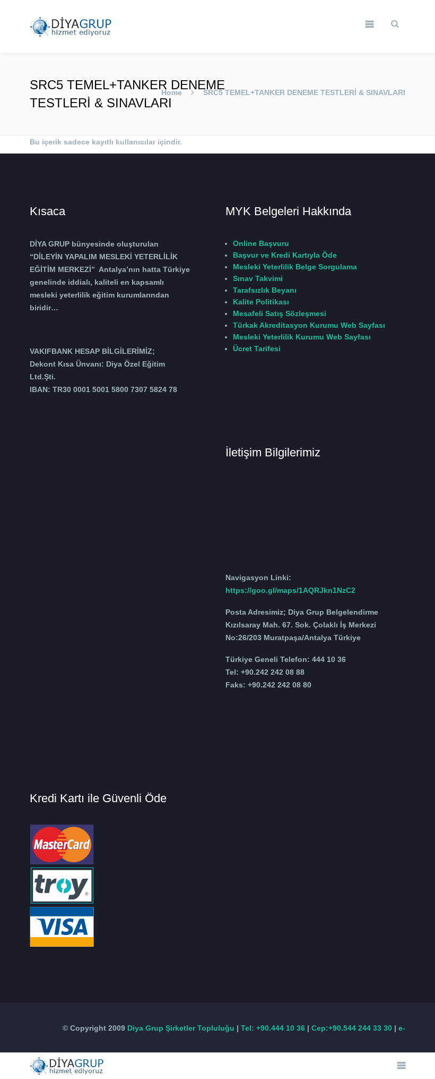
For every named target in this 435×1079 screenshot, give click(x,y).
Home (171, 92)
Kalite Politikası (261, 302)
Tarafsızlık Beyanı (265, 290)
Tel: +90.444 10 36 (273, 1028)
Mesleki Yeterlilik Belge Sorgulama (295, 266)
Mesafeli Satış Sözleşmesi (279, 313)
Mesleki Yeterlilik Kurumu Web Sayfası (302, 337)
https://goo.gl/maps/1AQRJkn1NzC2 (290, 590)
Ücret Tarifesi (257, 348)
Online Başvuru (261, 243)
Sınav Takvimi (258, 278)
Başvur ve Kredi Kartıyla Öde (285, 255)
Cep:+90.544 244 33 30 (351, 1028)
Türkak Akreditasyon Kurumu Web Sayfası (309, 325)
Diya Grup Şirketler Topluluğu (180, 1028)
